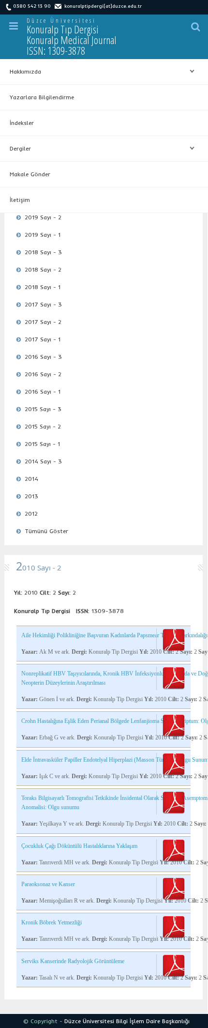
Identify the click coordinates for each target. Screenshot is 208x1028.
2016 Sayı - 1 (42, 391)
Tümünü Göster (46, 531)
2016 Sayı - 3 (43, 356)
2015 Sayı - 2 (43, 426)
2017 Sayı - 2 (43, 321)
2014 (31, 478)
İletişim (20, 199)
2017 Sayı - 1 (42, 339)
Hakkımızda (20, 72)
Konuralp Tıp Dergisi (72, 40)
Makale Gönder (30, 174)
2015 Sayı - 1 (42, 443)
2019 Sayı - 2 (43, 217)
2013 (31, 496)
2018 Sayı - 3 (43, 252)
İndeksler (22, 122)
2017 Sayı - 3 (43, 304)
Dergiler (15, 149)
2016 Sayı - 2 (43, 374)
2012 (31, 513)
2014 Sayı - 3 (43, 461)
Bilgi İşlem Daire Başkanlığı (153, 1021)
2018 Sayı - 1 (42, 287)
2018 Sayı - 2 (43, 269)
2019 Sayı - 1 (42, 234)
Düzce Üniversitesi (61, 20)
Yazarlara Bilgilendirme (42, 97)
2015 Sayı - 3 (43, 409)
